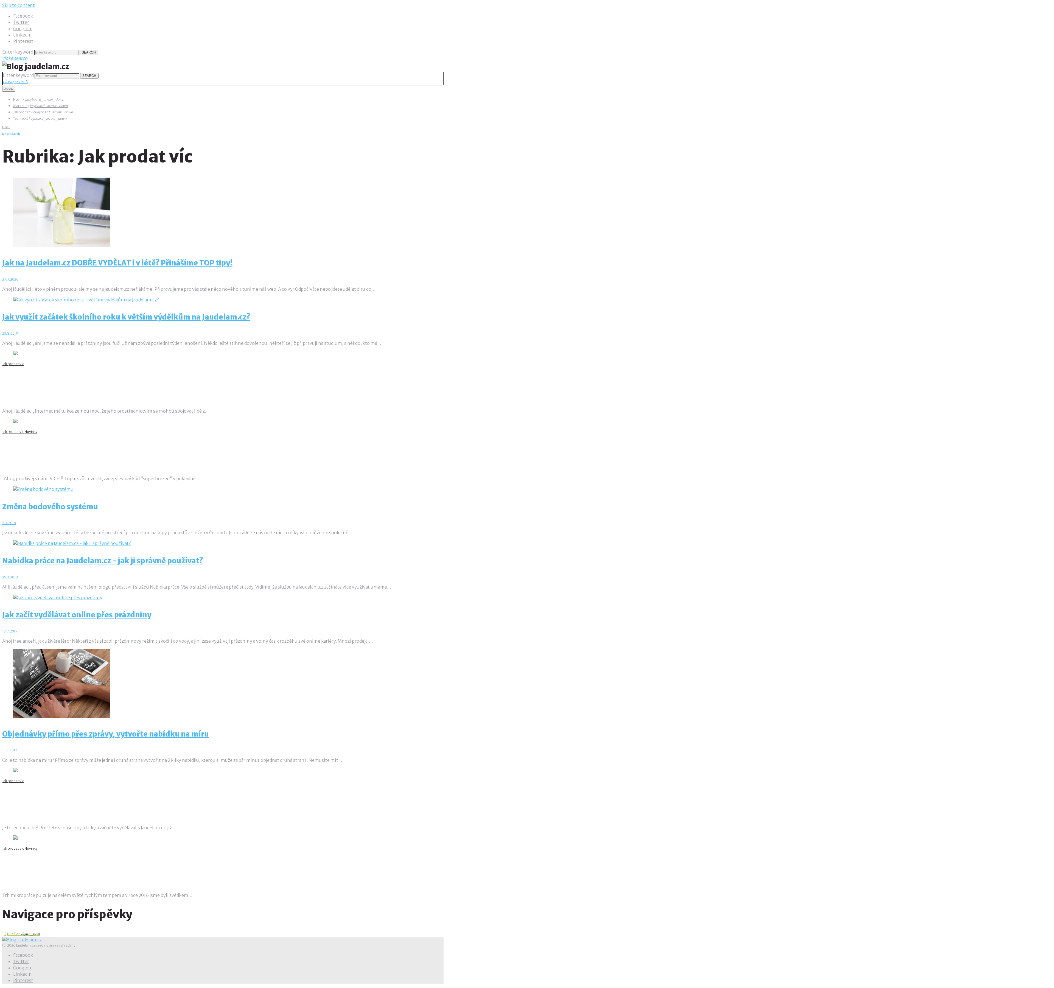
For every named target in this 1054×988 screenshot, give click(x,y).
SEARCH (89, 52)
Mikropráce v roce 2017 (49, 867)
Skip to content (18, 5)
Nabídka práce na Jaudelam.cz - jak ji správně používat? (102, 560)
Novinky (19, 99)
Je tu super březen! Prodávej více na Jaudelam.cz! (102, 450)
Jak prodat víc (24, 112)
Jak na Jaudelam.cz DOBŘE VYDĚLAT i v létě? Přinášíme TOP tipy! (117, 262)
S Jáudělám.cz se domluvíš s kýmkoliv (79, 382)
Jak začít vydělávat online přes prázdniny (76, 614)
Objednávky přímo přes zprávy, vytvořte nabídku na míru (105, 733)
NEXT (23, 934)
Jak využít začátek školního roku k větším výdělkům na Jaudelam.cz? (126, 316)
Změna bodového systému (50, 506)
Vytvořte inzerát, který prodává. (69, 799)
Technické (21, 118)
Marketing (21, 106)
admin (24, 401)
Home (6, 127)
